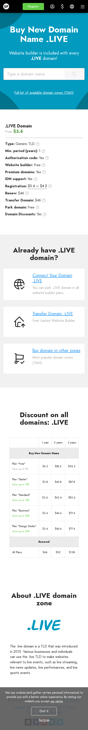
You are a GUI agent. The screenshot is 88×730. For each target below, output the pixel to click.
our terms (56, 701)
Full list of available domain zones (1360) (44, 92)
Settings (44, 720)
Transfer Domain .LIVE (52, 313)
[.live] (44, 625)
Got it (44, 711)
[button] (33, 6)
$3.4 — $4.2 (37, 185)
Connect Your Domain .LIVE (52, 278)
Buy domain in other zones (56, 350)
